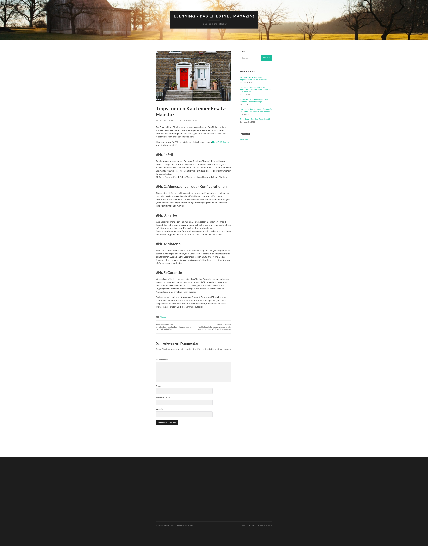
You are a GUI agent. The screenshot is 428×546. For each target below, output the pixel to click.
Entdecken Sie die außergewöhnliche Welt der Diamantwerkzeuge (254, 100)
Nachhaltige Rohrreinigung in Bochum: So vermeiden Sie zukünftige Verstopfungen (214, 326)
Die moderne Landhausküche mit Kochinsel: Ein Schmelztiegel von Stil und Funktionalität (255, 89)
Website (159, 409)
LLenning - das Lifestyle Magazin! (214, 16)
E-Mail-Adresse (163, 397)
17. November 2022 (164, 120)
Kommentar (162, 359)
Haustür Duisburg (220, 142)
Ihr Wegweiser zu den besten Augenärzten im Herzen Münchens (253, 78)
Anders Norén (257, 525)
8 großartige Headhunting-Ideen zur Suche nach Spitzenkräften (173, 326)
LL (177, 120)
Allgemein (163, 317)
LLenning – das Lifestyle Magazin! (177, 525)
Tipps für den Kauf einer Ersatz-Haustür (255, 119)
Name (159, 386)
